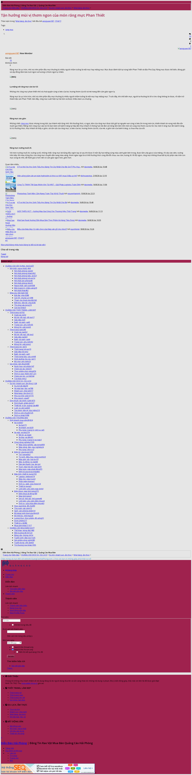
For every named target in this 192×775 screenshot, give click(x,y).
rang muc (9, 29)
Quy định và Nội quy (13, 751)
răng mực (25, 123)
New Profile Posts (17, 613)
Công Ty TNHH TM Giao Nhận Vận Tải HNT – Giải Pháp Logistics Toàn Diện (49, 184)
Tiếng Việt (9, 748)
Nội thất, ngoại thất (18, 728)
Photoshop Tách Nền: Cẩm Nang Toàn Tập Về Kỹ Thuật (40, 193)
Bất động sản (15, 726)
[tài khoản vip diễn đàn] (48, 773)
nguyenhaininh (73, 193)
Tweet (3, 254)
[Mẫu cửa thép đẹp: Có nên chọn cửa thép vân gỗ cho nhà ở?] (10, 232)
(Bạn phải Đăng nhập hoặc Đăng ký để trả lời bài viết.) (23, 244)
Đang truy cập (16, 608)
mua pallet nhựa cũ (29, 683)
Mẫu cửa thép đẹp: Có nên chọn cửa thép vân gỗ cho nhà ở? (42, 229)
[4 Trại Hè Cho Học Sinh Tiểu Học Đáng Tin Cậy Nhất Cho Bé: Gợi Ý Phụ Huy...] (10, 170)
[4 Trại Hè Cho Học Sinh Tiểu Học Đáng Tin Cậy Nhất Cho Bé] (10, 205)
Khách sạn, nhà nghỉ (18, 712)
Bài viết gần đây (16, 591)
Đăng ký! (4, 256)
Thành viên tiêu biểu (18, 605)
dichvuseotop (86, 175)
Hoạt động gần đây (18, 610)
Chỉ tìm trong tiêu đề (22, 625)
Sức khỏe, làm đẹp (17, 700)
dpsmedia (88, 167)
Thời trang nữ (16, 692)
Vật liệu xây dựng (17, 731)
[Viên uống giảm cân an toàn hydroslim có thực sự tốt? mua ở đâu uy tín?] (10, 178)
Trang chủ (9, 574)
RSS (11, 760)
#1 (6, 240)
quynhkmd (75, 229)
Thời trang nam (16, 695)
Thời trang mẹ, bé (17, 697)
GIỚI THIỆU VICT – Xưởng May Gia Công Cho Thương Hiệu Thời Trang (46, 211)
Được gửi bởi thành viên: (13, 629)
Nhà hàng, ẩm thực (24, 21)
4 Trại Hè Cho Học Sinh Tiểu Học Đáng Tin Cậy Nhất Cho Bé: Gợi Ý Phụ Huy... (49, 167)
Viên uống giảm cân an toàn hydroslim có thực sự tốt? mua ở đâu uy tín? (47, 175)
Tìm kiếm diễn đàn (17, 589)
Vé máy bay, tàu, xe (18, 717)
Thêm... (10, 668)
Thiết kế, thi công (17, 733)
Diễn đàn (9, 577)
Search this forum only (23, 649)
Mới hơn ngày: (9, 640)
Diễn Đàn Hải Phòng (14, 743)
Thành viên (10, 593)
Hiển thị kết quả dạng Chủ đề (30, 652)
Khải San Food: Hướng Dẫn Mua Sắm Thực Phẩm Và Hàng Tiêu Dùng (46, 220)
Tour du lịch (15, 709)
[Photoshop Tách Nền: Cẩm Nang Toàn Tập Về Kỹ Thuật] (10, 196)
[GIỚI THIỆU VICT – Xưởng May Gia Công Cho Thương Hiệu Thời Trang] (10, 214)
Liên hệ (13, 753)
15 (190, 36)
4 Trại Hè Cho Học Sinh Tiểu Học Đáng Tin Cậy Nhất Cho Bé (42, 202)
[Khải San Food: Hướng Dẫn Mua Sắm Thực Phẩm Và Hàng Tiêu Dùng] (10, 223)
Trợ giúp (13, 755)
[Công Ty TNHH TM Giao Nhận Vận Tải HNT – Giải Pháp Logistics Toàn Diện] (10, 187)
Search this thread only (23, 647)
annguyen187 (48, 21)
